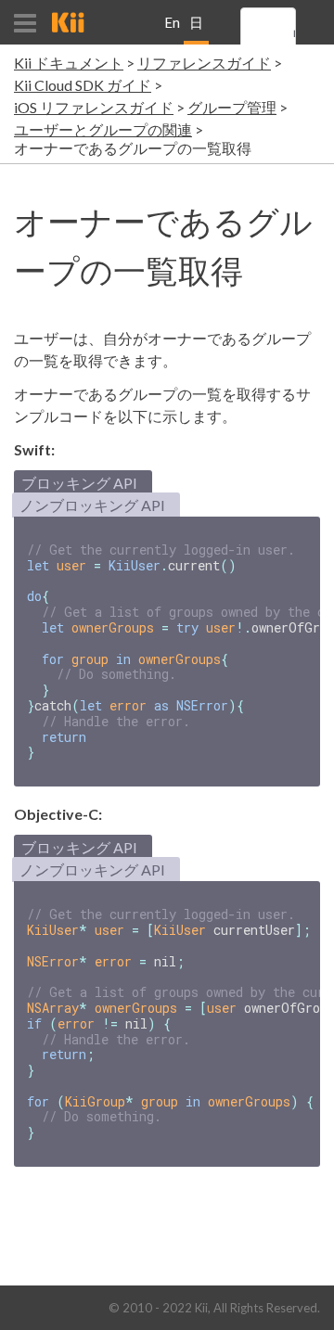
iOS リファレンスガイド (93, 107)
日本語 (196, 29)
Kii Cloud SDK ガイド (82, 85)
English (172, 29)
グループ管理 (231, 107)
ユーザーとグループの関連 (103, 129)
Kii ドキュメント (68, 62)
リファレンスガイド (204, 62)
